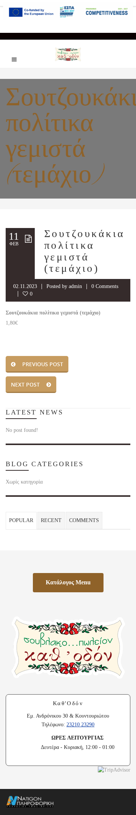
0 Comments (104, 286)
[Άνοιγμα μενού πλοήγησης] (14, 59)
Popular (21, 520)
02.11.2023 (25, 286)
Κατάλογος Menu (75, 582)
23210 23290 (80, 724)
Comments (84, 520)
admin (75, 286)
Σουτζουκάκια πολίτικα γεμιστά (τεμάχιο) (84, 251)
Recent (51, 520)
